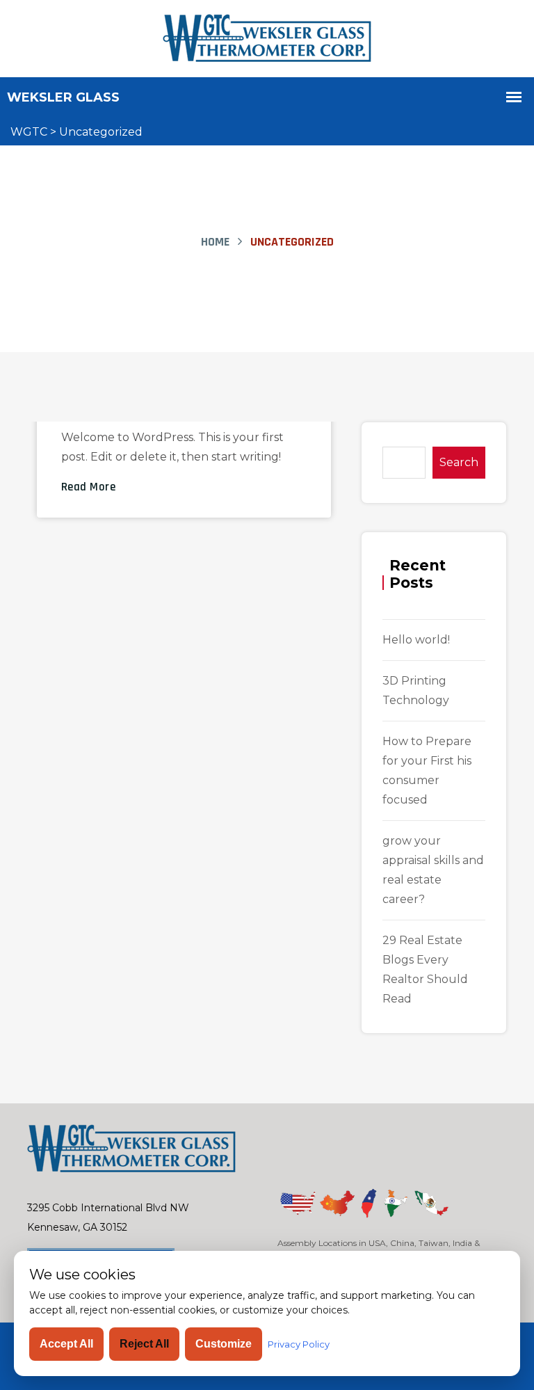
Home (215, 242)
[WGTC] (267, 37)
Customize (223, 1344)
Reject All (144, 1344)
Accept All (66, 1344)
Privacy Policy (299, 1344)
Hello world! (416, 639)
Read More (88, 487)
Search (458, 462)
